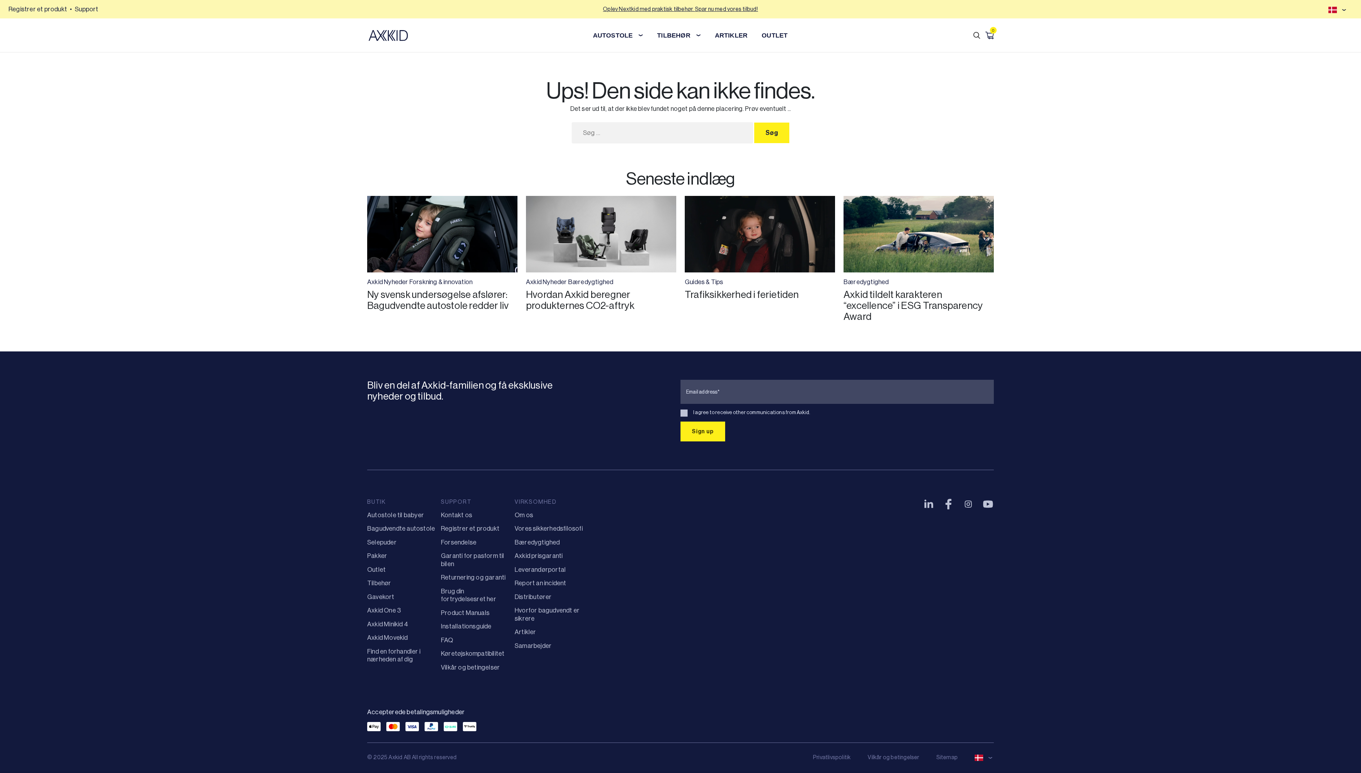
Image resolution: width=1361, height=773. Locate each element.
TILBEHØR (673, 35)
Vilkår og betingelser (470, 667)
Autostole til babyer (395, 515)
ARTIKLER (731, 35)
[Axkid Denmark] (388, 35)
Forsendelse (458, 542)
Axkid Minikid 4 (387, 624)
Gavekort (380, 596)
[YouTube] (988, 504)
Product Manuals (465, 612)
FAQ (447, 640)
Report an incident (540, 583)
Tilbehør (379, 583)
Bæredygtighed (591, 282)
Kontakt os (456, 515)
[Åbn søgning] (976, 35)
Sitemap (947, 757)
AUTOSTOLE (613, 35)
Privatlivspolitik (832, 757)
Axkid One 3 (384, 610)
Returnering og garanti (473, 577)
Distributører (533, 596)
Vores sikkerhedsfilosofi (549, 528)
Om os (524, 515)
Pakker (377, 555)
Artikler (525, 632)
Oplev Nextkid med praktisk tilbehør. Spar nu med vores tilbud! (680, 9)
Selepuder (382, 542)
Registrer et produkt (38, 9)
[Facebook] (948, 504)
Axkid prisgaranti (538, 555)
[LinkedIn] (928, 504)
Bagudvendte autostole (401, 528)
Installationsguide (466, 626)
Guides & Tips (704, 282)
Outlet (376, 569)
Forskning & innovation (440, 282)
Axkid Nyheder (387, 282)
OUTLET (775, 35)
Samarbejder (533, 645)
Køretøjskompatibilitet (472, 653)
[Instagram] (968, 504)
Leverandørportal (540, 569)
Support (86, 9)
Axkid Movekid (387, 637)
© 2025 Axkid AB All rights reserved (412, 757)
